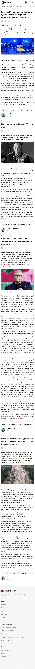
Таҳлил (3, 611)
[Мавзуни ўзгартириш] (27, 2)
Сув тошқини (6, 573)
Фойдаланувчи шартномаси (9, 627)
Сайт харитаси (5, 650)
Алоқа (3, 653)
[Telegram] (9, 21)
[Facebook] (12, 21)
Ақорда (17, 6)
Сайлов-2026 (10, 6)
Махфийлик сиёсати (7, 630)
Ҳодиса (29, 6)
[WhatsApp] (5, 21)
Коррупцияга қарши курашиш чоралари (12, 637)
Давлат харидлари (6, 640)
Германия (5, 110)
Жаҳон (13, 225)
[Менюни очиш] (32, 2)
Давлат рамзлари (6, 634)
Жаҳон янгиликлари (25, 225)
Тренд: (3, 6)
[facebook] (12, 595)
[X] (15, 21)
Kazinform (10, 34)
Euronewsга (24, 34)
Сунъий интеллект (24, 425)
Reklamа (3, 656)
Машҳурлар (12, 425)
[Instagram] (2, 21)
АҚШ (3, 425)
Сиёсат (3, 608)
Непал (32, 573)
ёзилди (20, 419)
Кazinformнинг (5, 264)
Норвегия (5, 225)
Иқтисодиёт (5, 614)
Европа (21, 110)
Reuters (22, 462)
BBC (16, 139)
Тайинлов (23, 6)
